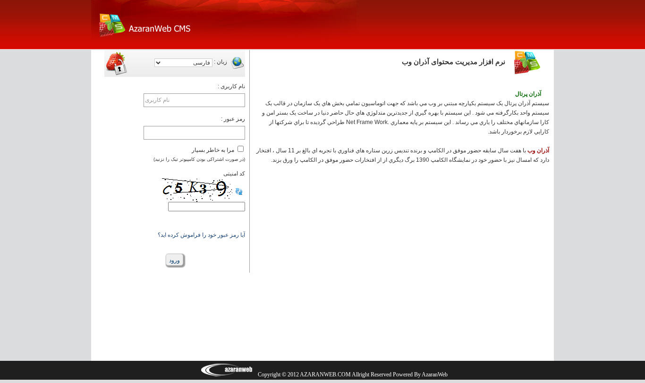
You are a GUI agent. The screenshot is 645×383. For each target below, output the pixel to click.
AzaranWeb (435, 374)
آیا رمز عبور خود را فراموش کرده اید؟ (201, 235)
